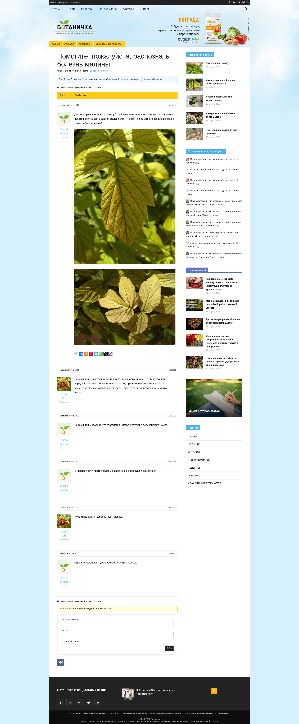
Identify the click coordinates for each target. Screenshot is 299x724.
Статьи (55, 8)
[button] (246, 9)
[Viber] (110, 353)
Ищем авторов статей (204, 411)
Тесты (72, 8)
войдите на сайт (99, 70)
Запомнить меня (72, 642)
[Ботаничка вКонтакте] (234, 2)
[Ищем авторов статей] (214, 398)
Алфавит (69, 43)
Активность (75, 2)
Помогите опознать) (217, 63)
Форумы (128, 8)
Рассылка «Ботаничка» (95, 713)
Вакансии (114, 713)
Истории (194, 452)
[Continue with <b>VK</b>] (60, 662)
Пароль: (65, 630)
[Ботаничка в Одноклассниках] (229, 2)
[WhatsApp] (101, 353)
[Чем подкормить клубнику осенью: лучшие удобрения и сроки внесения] (194, 362)
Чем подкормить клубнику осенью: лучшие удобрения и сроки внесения (222, 361)
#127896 (172, 105)
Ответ (145, 8)
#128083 (172, 508)
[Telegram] (96, 353)
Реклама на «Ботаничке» (135, 713)
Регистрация (63, 2)
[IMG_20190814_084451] (124, 263)
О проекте (75, 713)
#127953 (172, 416)
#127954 (172, 462)
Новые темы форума (200, 54)
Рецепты (86, 8)
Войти (53, 2)
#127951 (172, 370)
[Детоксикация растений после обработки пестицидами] (194, 324)
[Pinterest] (91, 353)
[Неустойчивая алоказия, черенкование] (194, 101)
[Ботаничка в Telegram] (239, 2)
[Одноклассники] (86, 353)
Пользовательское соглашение (165, 713)
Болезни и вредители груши (212, 243)
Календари (85, 43)
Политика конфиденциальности (200, 713)
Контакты (224, 713)
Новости (194, 444)
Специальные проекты (108, 43)
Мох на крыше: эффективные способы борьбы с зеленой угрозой (222, 304)
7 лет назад (124, 79)
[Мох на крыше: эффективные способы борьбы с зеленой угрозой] (194, 305)
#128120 (172, 553)
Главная (55, 43)
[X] (105, 353)
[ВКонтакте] (81, 353)
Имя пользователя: (70, 619)
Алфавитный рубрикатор (204, 483)
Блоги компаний (107, 8)
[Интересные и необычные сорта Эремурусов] (194, 84)
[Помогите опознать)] (194, 68)
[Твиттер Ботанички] (243, 2)
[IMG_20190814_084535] (124, 344)
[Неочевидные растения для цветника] (194, 134)
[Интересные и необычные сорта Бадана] (194, 118)
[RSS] (248, 2)
